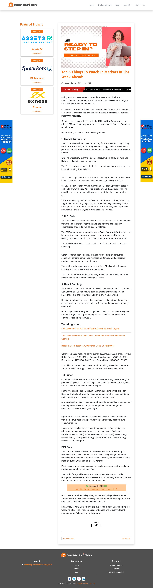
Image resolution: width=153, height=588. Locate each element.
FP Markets (37, 78)
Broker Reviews (104, 5)
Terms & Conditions (116, 572)
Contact (116, 569)
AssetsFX (36, 49)
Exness (37, 107)
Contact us (140, 5)
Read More (37, 53)
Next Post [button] (126, 538)
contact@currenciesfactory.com (38, 565)
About (76, 569)
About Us (127, 5)
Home (91, 5)
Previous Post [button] (68, 538)
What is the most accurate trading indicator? (96, 489)
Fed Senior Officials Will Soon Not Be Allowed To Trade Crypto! (90, 329)
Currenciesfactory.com (85, 583)
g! (68, 339)
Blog (117, 5)
